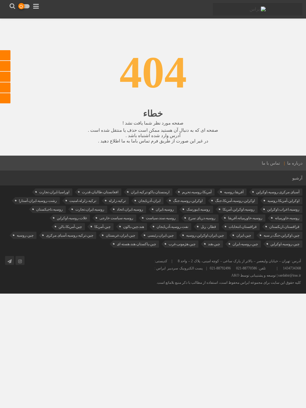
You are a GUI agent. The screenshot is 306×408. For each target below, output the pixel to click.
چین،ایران (243, 235)
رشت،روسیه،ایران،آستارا (38, 201)
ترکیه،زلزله (117, 201)
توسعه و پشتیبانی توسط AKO (253, 275)
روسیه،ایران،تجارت (89, 209)
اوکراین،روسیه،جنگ (188, 201)
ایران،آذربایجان (149, 201)
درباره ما (294, 163)
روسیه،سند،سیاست (161, 218)
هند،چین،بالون (133, 227)
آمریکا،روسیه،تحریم (197, 192)
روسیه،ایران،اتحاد (130, 209)
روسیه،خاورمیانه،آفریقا (245, 218)
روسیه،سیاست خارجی (116, 218)
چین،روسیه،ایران (245, 244)
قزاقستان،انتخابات (243, 227)
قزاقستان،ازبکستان (284, 227)
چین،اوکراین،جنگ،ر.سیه (281, 235)
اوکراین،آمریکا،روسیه (283, 201)
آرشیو (297, 178)
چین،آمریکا (102, 227)
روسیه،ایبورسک (198, 209)
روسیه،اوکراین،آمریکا (239, 209)
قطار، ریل (208, 227)
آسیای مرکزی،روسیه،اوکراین (277, 192)
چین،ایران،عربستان (120, 235)
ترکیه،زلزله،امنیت (82, 201)
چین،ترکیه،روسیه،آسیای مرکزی (69, 235)
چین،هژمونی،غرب (182, 244)
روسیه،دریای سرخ (201, 218)
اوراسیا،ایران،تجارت (54, 192)
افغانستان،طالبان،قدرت (100, 192)
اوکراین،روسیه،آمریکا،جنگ (235, 201)
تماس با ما (271, 163)
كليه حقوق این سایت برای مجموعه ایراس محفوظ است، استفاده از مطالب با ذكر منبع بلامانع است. (228, 282)
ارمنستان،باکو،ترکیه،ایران (150, 192)
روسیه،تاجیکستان (49, 209)
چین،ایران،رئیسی (161, 235)
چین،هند (214, 244)
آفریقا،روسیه (234, 192)
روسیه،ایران (165, 209)
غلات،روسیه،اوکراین (72, 218)
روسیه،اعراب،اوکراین (283, 209)
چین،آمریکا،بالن (70, 227)
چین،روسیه (25, 235)
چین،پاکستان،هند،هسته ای (136, 244)
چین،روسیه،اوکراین (284, 244)
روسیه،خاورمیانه (287, 218)
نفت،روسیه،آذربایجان (172, 227)
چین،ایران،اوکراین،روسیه (205, 235)
